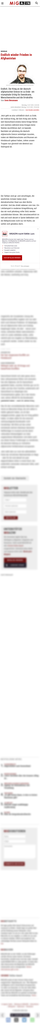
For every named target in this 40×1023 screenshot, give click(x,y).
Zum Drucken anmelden (32, 110)
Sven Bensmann (11, 100)
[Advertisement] (20, 27)
